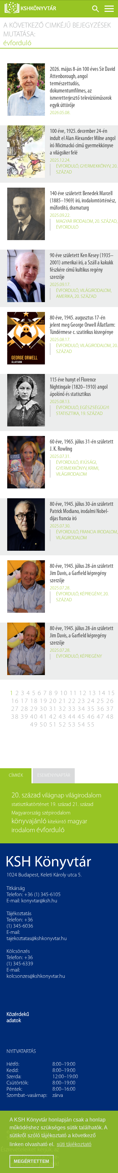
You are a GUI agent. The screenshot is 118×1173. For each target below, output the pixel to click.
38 (15, 717)
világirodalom (95, 290)
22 (72, 701)
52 (63, 725)
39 (25, 717)
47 (101, 717)
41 (44, 717)
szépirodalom (56, 813)
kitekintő (57, 822)
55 (91, 725)
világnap (53, 795)
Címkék (16, 775)
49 (34, 725)
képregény (91, 594)
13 (92, 693)
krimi (93, 468)
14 (102, 693)
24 (91, 701)
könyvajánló (29, 821)
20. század (106, 221)
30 (44, 709)
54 (82, 725)
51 (53, 725)
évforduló (67, 166)
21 (63, 701)
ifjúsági (88, 462)
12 (83, 693)
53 (72, 725)
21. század (82, 804)
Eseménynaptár (53, 775)
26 (110, 701)
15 (111, 693)
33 (72, 709)
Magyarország (26, 813)
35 (91, 709)
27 (15, 709)
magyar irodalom (74, 221)
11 (73, 693)
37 (110, 709)
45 (82, 717)
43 (63, 717)
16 (15, 701)
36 (101, 709)
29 (34, 709)
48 (110, 717)
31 (53, 709)
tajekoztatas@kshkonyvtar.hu (37, 938)
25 (101, 701)
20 (53, 701)
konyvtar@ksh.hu (39, 901)
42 (53, 717)
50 (44, 725)
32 (63, 709)
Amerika (64, 296)
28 (25, 709)
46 (91, 717)
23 (82, 701)
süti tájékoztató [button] (74, 1144)
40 (34, 717)
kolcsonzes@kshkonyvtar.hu (36, 976)
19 (44, 701)
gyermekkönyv (95, 166)
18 (34, 701)
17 (25, 701)
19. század (92, 413)
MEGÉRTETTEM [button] (31, 1161)
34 (82, 709)
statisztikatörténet (30, 804)
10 (64, 693)
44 (72, 717)
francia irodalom (98, 532)
